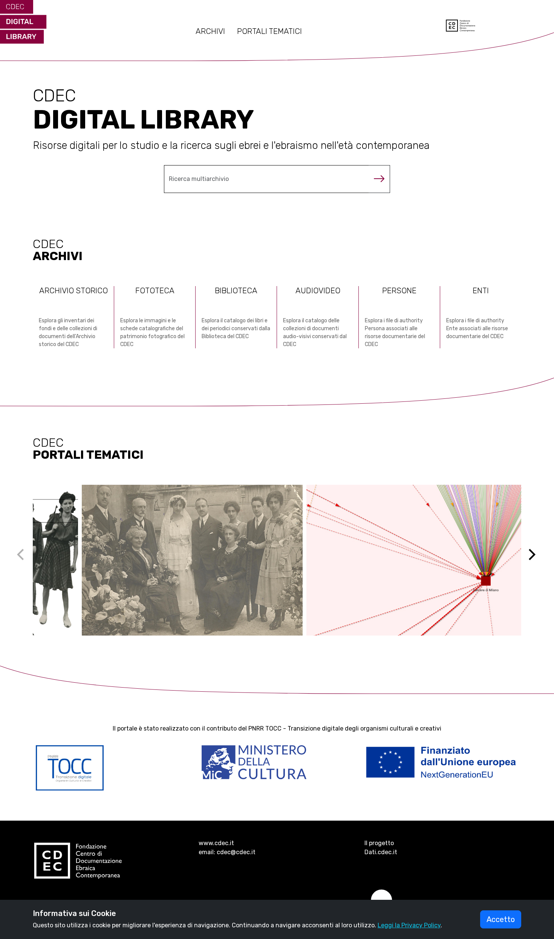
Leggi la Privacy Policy (409, 925)
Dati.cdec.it (380, 852)
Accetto (501, 919)
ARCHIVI (210, 31)
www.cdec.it (216, 843)
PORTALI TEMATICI (269, 31)
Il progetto (379, 843)
